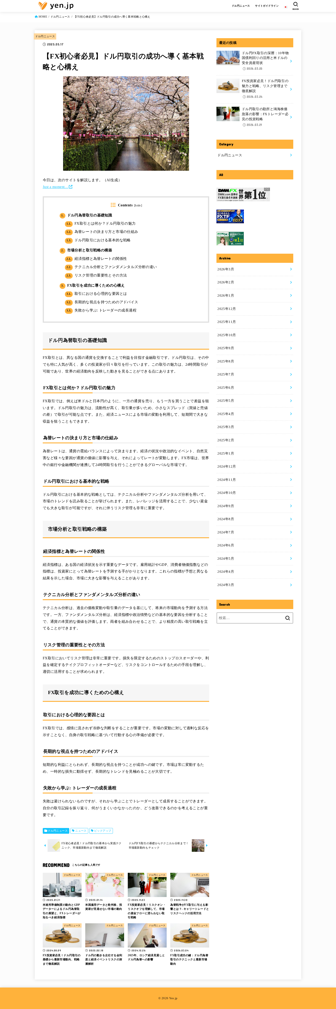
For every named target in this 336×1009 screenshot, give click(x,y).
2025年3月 (225, 427)
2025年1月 (225, 453)
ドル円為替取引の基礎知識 (86, 215)
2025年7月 (225, 374)
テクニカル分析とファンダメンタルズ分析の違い (112, 267)
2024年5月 (225, 558)
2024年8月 (225, 519)
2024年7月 (225, 532)
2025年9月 (225, 348)
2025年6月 (225, 387)
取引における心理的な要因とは (97, 294)
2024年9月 (225, 506)
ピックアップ (102, 830)
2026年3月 (225, 269)
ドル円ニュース (241, 5)
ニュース (81, 830)
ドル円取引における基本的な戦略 (99, 240)
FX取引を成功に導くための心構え (93, 285)
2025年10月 (226, 335)
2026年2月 (225, 282)
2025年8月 (225, 361)
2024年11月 (226, 480)
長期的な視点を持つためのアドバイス (102, 302)
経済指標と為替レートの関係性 (97, 259)
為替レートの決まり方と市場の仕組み (102, 232)
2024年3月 (225, 585)
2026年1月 (225, 295)
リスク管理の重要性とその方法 (97, 275)
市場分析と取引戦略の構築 (86, 250)
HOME (43, 16)
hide (138, 205)
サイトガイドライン (267, 5)
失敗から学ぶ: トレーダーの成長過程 (101, 310)
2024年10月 (226, 493)
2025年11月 (226, 322)
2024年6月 (225, 545)
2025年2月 (225, 440)
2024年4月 (225, 571)
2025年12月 (226, 309)
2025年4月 (225, 414)
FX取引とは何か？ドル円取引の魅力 (101, 223)
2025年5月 (225, 400)
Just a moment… (55, 187)
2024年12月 (226, 466)
